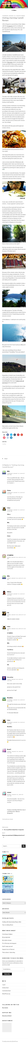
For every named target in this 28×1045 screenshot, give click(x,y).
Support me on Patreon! (8, 949)
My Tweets (5, 1007)
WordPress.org (6, 993)
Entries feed (5, 987)
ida (8, 612)
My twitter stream (6, 940)
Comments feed (6, 990)
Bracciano (10, 62)
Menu (14, 10)
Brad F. (9, 749)
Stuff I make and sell (7, 946)
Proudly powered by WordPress (10, 1041)
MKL (8, 471)
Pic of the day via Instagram (9, 943)
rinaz (23, 15)
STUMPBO (10, 555)
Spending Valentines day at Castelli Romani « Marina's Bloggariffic (16, 811)
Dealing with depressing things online (11, 922)
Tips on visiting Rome (7, 925)
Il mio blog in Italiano (7, 934)
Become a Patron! (6, 1015)
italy (6, 458)
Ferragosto (10, 26)
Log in (3, 984)
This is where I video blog (8, 952)
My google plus (6, 937)
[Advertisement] (7, 1027)
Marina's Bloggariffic (10, 3)
